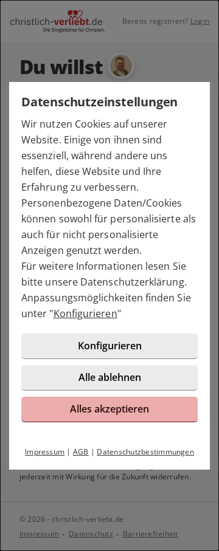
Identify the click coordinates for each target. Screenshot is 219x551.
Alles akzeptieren (109, 409)
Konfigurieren (85, 313)
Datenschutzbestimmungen (145, 452)
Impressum (44, 452)
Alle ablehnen (109, 377)
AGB (81, 452)
